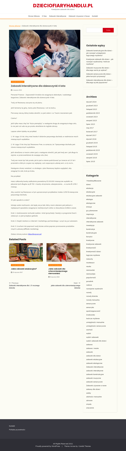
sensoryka (90, 307)
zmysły (88, 404)
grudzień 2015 (92, 143)
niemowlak (90, 270)
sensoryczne (91, 304)
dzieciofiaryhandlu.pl (63, 5)
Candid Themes (85, 446)
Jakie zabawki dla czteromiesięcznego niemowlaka (57, 271)
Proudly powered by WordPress (48, 446)
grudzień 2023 (92, 106)
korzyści (89, 237)
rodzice (89, 285)
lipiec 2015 (90, 161)
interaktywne (91, 218)
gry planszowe (91, 210)
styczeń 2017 (91, 135)
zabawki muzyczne (93, 378)
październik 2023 (93, 113)
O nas (44, 16)
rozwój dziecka (92, 296)
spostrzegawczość (93, 311)
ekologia (89, 199)
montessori (90, 263)
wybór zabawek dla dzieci (96, 341)
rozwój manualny (93, 300)
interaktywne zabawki (94, 222)
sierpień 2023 (91, 120)
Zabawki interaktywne (57, 16)
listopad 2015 (91, 146)
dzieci (88, 184)
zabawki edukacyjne (94, 359)
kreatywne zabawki (93, 244)
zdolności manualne (94, 397)
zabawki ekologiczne (94, 363)
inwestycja (90, 225)
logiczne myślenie (93, 255)
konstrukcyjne (91, 233)
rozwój (88, 292)
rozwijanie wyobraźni (94, 289)
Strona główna (34, 16)
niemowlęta (90, 274)
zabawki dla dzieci (93, 356)
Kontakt (95, 16)
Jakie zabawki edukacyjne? (24, 269)
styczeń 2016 (91, 139)
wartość (89, 330)
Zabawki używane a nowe (79, 16)
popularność (91, 277)
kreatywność (91, 248)
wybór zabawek (92, 337)
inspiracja (90, 214)
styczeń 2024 (91, 102)
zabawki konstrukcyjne (95, 374)
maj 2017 (90, 128)
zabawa (89, 344)
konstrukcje (90, 229)
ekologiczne (90, 203)
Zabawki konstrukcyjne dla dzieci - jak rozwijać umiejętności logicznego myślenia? (99, 52)
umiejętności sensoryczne (96, 326)
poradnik (89, 281)
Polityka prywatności (17, 430)
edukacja (89, 188)
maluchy (89, 259)
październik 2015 (93, 150)
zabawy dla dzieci (93, 389)
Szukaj (108, 30)
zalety (88, 393)
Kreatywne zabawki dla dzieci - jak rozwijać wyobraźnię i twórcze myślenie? (99, 61)
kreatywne (90, 240)
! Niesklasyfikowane (93, 181)
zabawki (89, 352)
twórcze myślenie (93, 318)
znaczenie (90, 408)
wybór (88, 333)
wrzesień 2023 (92, 117)
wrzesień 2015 (92, 154)
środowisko (90, 315)
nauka (88, 266)
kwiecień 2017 (91, 132)
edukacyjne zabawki (94, 196)
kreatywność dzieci (93, 251)
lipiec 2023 (90, 124)
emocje (89, 207)
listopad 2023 (91, 109)
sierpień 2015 (91, 158)
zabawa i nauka (92, 348)
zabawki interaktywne (94, 371)
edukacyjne (90, 192)
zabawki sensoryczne (94, 382)
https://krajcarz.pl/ (35, 234)
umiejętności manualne (95, 322)
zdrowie (89, 400)
